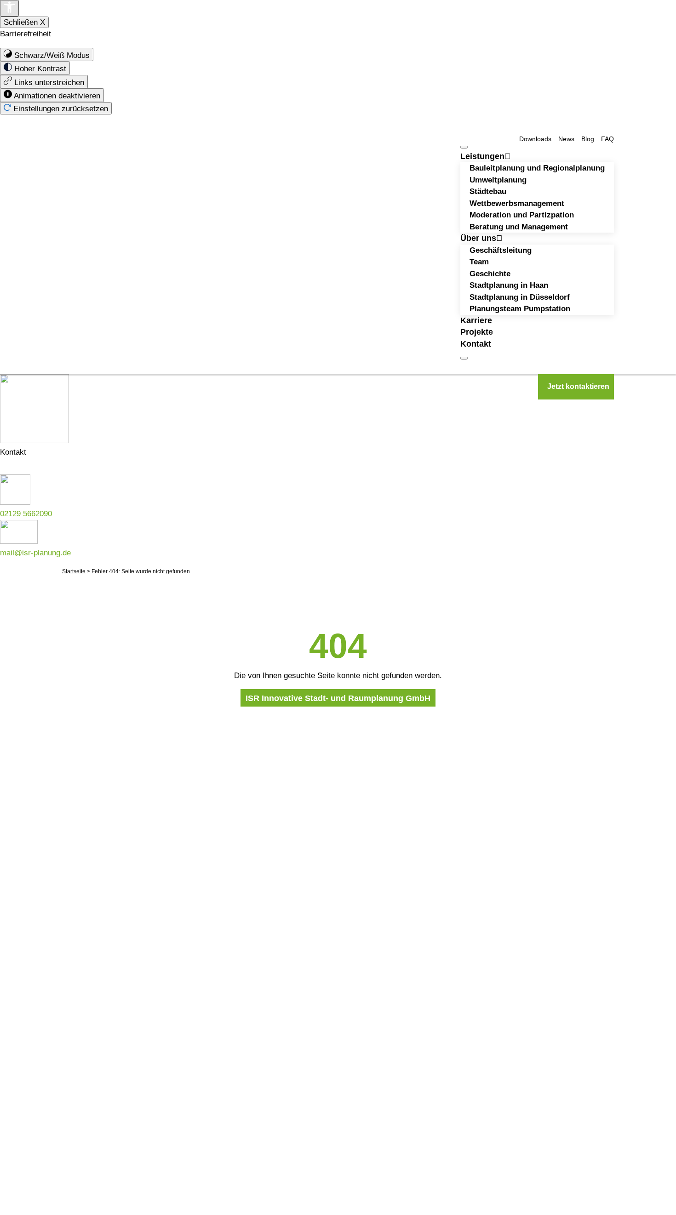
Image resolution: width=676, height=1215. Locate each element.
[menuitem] (46, 55)
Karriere (476, 320)
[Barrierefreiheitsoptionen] (9, 8)
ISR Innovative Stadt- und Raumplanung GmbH (338, 698)
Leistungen (482, 156)
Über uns (478, 238)
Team (479, 261)
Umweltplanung (498, 180)
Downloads (535, 139)
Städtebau (488, 191)
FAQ (607, 139)
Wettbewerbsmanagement (517, 203)
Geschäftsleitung (501, 250)
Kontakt (475, 343)
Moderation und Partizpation (522, 215)
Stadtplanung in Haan (509, 285)
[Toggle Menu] (464, 147)
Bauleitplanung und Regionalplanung (537, 168)
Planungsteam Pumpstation (520, 308)
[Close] (464, 358)
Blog (587, 139)
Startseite (74, 571)
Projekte (476, 332)
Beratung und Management (519, 226)
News (566, 139)
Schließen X (24, 22)
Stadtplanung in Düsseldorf (520, 297)
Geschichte (490, 273)
